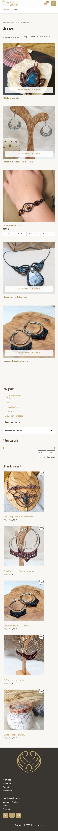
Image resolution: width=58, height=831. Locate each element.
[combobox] (27, 430)
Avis (5, 806)
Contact (6, 809)
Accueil (6, 10)
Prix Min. (41, 457)
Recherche (7, 791)
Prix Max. (51, 457)
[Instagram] (5, 815)
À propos (7, 780)
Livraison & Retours (11, 799)
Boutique (7, 784)
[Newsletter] (18, 815)
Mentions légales (10, 802)
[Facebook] (12, 815)
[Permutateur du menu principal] (53, 3)
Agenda (6, 787)
